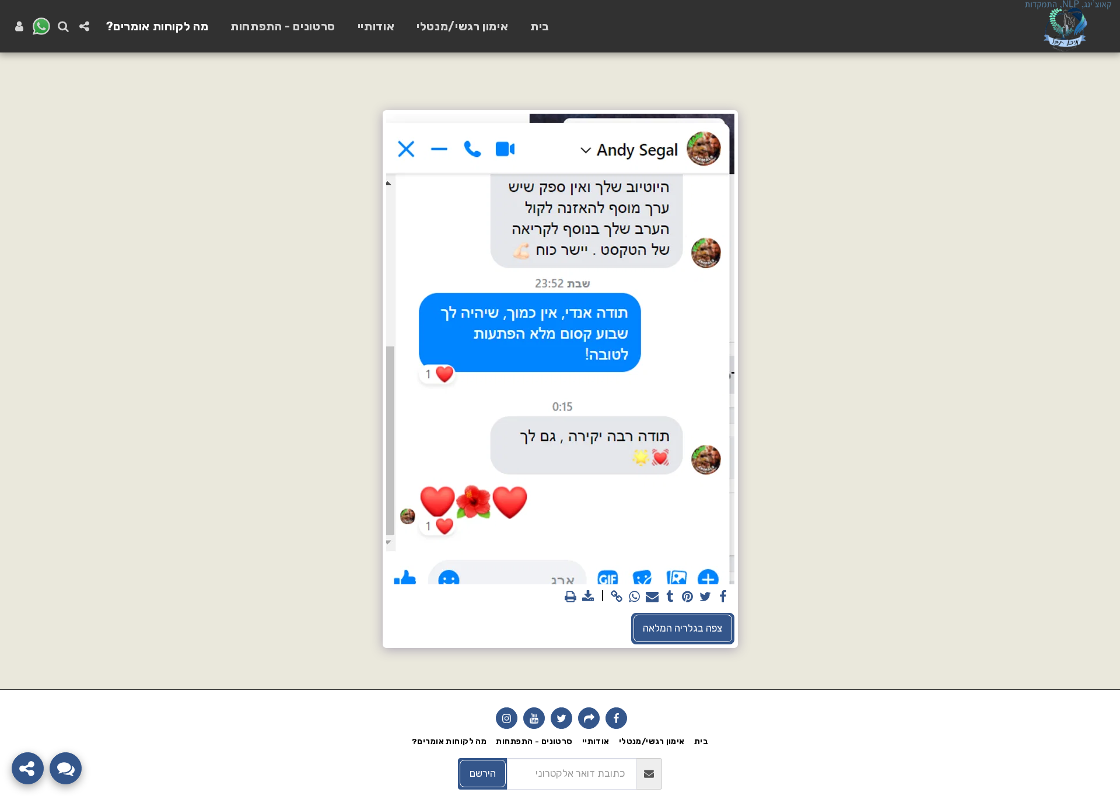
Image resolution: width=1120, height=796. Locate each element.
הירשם (483, 773)
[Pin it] (687, 597)
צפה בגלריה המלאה (682, 628)
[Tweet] (705, 597)
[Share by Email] (652, 597)
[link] (616, 597)
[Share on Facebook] (722, 597)
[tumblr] (669, 597)
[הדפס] (570, 597)
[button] (84, 26)
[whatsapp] (634, 597)
